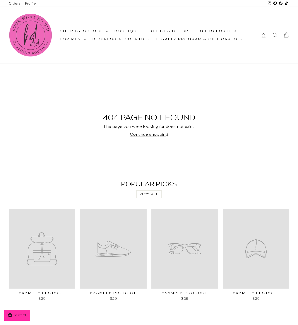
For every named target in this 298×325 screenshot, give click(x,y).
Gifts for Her (219, 31)
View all (149, 194)
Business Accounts (119, 39)
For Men (71, 39)
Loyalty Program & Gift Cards (197, 39)
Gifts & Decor (170, 31)
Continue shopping (149, 134)
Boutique (128, 31)
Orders (15, 3)
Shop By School (82, 31)
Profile (30, 3)
